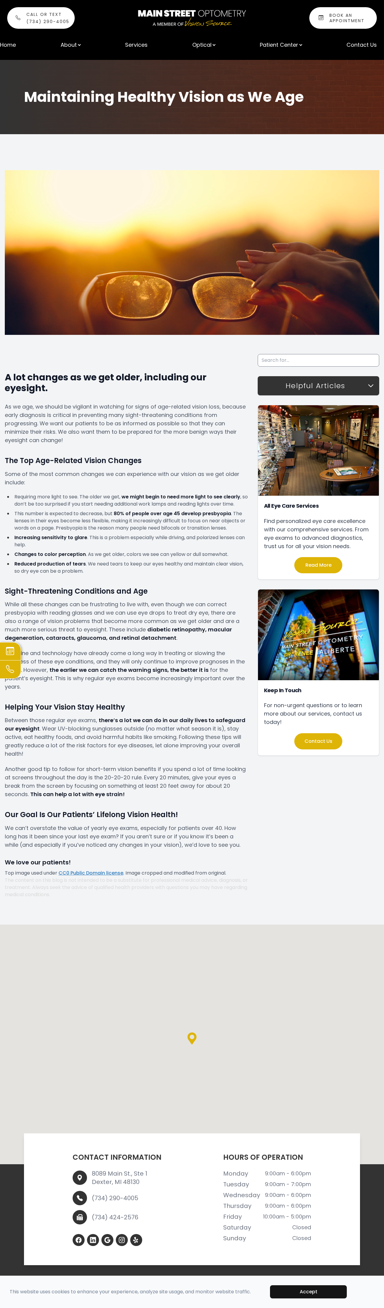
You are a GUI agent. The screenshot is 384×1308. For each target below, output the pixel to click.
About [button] (69, 45)
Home (8, 45)
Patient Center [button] (279, 45)
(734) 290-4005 (115, 1198)
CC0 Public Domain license (90, 873)
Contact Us (361, 45)
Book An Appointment (346, 18)
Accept (308, 1291)
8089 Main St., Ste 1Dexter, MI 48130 (119, 1177)
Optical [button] (202, 45)
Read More (318, 565)
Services (136, 45)
